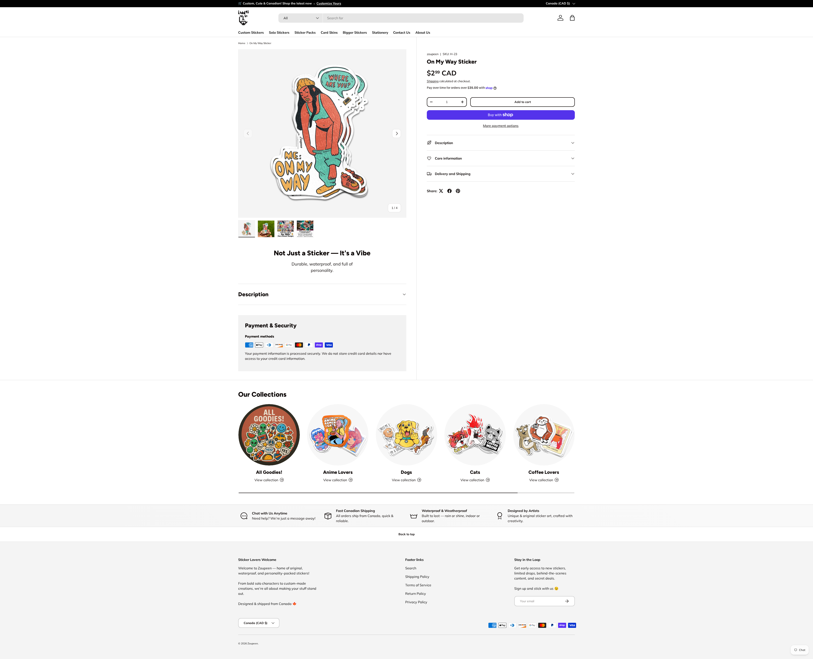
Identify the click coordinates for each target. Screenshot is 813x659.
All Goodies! (269, 472)
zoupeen (432, 54)
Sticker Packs (305, 32)
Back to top (406, 534)
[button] (572, 17)
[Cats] (475, 435)
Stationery (380, 32)
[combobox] (401, 18)
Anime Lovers (338, 472)
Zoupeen (252, 643)
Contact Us (401, 32)
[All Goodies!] (269, 435)
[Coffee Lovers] (544, 435)
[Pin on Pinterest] (458, 191)
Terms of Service (418, 585)
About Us (422, 32)
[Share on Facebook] (449, 191)
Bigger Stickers (355, 32)
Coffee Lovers (543, 472)
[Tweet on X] (441, 191)
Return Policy (415, 593)
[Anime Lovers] (337, 435)
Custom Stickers (251, 32)
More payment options (500, 126)
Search (410, 568)
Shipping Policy (417, 576)
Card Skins (329, 32)
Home (241, 43)
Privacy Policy (416, 602)
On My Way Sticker (260, 43)
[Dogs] (406, 435)
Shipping (432, 81)
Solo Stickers (279, 32)
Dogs (406, 472)
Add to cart (522, 102)
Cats (475, 472)
